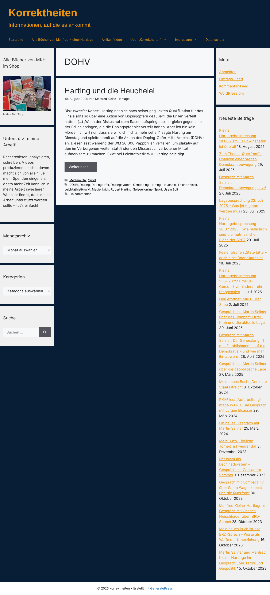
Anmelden (227, 72)
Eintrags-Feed (231, 79)
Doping (85, 185)
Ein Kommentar (80, 194)
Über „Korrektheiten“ (145, 40)
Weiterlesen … (81, 167)
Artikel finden (112, 40)
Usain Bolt (171, 189)
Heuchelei (169, 185)
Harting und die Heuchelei (110, 90)
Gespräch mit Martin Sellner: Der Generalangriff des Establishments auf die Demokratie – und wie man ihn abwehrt (242, 346)
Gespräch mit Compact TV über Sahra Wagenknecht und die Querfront (241, 487)
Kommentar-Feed (233, 86)
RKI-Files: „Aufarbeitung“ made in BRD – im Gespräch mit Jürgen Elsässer (242, 405)
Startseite (15, 40)
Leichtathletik (187, 185)
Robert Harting (121, 189)
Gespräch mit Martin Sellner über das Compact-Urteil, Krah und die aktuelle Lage (242, 317)
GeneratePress (161, 588)
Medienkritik (77, 180)
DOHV (73, 185)
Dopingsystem (121, 185)
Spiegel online (143, 189)
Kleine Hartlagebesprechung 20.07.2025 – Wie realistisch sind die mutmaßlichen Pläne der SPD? (243, 229)
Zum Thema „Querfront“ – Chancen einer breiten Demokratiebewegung (240, 159)
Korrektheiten (42, 13)
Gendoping (141, 185)
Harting (155, 185)
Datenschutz (214, 40)
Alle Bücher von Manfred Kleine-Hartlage (62, 40)
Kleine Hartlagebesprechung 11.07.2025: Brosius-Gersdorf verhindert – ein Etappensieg (240, 281)
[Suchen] (45, 332)
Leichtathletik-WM (77, 189)
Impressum (183, 40)
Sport (92, 180)
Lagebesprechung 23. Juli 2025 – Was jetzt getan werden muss (241, 205)
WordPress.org (231, 93)
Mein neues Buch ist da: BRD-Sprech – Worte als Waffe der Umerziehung (239, 534)
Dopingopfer (100, 185)
